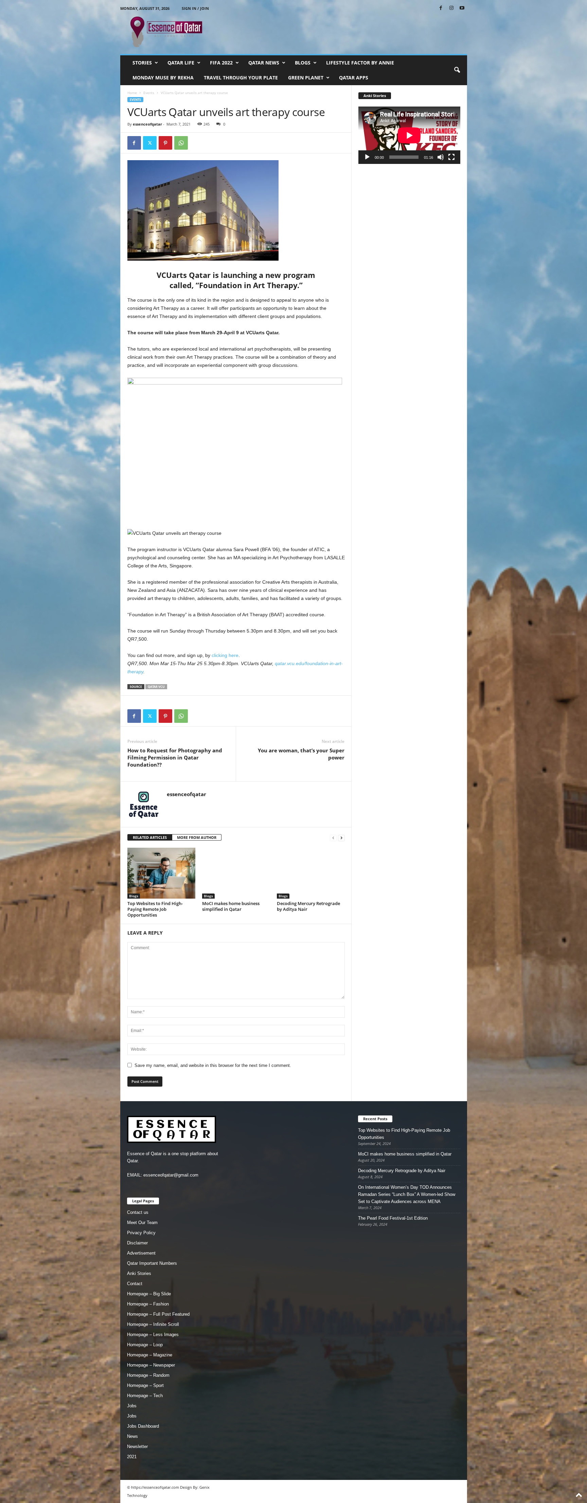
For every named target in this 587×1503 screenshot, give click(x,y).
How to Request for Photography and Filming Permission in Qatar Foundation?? (174, 757)
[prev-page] (333, 837)
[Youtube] (462, 8)
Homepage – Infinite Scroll (153, 1324)
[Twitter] (150, 143)
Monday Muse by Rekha (163, 77)
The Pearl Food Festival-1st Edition (393, 1218)
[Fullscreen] (451, 157)
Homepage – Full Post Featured (158, 1314)
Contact (134, 1283)
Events (148, 92)
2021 (132, 1456)
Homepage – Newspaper (151, 1365)
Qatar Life (180, 62)
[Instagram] (451, 8)
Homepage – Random (148, 1375)
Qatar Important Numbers (152, 1263)
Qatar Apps (353, 77)
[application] (409, 135)
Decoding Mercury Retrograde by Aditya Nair (308, 906)
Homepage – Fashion (148, 1304)
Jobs (132, 1405)
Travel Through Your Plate (241, 77)
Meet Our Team (142, 1222)
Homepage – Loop (145, 1344)
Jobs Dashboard (143, 1426)
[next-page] (341, 837)
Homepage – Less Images (153, 1334)
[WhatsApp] (181, 143)
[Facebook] (441, 8)
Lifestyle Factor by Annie (360, 62)
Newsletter (137, 1446)
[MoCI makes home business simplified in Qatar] (236, 873)
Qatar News (263, 62)
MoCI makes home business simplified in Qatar (231, 906)
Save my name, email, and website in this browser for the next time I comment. (213, 1065)
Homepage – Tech (145, 1395)
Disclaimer (137, 1242)
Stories (142, 62)
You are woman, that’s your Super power (301, 754)
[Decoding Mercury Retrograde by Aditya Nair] (311, 873)
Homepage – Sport (145, 1385)
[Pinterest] (165, 143)
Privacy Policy (141, 1232)
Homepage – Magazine (149, 1354)
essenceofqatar (147, 124)
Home (132, 92)
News (132, 1436)
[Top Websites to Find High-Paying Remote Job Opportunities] (161, 873)
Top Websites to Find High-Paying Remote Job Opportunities (155, 909)
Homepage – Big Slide (149, 1293)
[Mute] (440, 157)
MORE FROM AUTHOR (196, 837)
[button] (456, 70)
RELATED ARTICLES (150, 837)
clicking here (225, 655)
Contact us (137, 1212)
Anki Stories (139, 1273)
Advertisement (141, 1253)
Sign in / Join (195, 8)
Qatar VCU (156, 686)
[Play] (367, 157)
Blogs (302, 62)
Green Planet (305, 77)
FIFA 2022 (221, 62)
